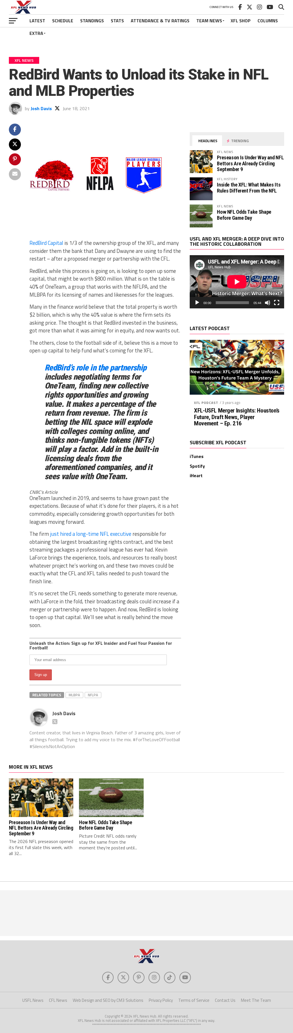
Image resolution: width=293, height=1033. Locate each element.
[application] (237, 281)
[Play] (197, 303)
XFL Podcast (206, 402)
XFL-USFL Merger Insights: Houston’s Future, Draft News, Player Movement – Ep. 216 (236, 417)
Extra (36, 33)
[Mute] (267, 303)
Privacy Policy (161, 1000)
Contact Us (225, 1000)
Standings (92, 20)
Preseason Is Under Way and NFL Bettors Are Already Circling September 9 (250, 163)
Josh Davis (41, 108)
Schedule (62, 20)
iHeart (196, 475)
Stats (117, 20)
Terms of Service (193, 1000)
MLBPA (74, 695)
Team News (209, 20)
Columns (268, 20)
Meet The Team (256, 1000)
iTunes (196, 456)
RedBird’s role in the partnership (95, 367)
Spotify (197, 466)
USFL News (32, 1000)
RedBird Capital (46, 243)
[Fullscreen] (277, 303)
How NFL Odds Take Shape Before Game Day (244, 215)
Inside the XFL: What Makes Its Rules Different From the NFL (248, 187)
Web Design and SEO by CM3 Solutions (108, 1000)
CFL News (58, 1000)
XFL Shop (241, 20)
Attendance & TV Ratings (160, 20)
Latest (37, 20)
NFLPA (93, 695)
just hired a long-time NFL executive (90, 534)
